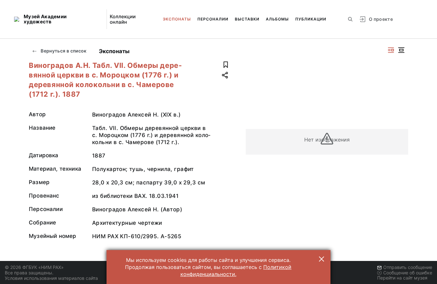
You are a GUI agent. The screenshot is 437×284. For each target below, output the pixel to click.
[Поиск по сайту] (350, 19)
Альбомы (277, 19)
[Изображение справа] (391, 50)
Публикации (310, 19)
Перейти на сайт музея (402, 277)
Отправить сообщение (407, 267)
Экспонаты (177, 19)
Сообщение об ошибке (407, 272)
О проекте (381, 19)
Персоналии (212, 19)
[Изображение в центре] (401, 50)
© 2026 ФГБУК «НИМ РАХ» (34, 267)
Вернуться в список (63, 50)
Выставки (247, 19)
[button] (321, 259)
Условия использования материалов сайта (51, 278)
